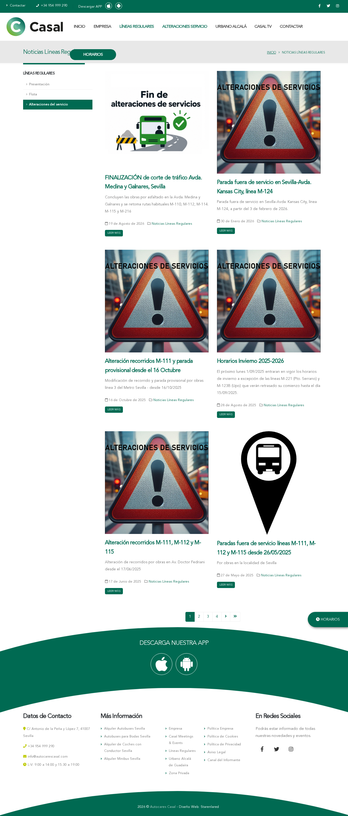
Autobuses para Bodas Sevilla (127, 736)
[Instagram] (337, 6)
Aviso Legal (216, 752)
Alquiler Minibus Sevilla (122, 759)
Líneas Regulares (182, 751)
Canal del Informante (223, 760)
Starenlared (210, 807)
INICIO (79, 27)
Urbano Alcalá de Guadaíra (180, 762)
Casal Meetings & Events (181, 740)
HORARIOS (93, 55)
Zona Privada (179, 773)
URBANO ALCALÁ (231, 27)
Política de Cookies (222, 736)
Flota (33, 94)
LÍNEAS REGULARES (136, 27)
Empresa (175, 728)
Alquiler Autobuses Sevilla (124, 728)
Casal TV (262, 27)
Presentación (39, 84)
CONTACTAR (291, 27)
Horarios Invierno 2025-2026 (250, 361)
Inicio (271, 52)
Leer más (113, 233)
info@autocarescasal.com (48, 756)
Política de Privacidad (224, 744)
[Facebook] (319, 6)
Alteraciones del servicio (48, 104)
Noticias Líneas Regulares (172, 224)
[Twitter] (328, 6)
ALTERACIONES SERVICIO (184, 27)
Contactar (17, 5)
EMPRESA (102, 27)
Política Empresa (220, 728)
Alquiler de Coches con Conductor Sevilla (122, 748)
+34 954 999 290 (53, 5)
